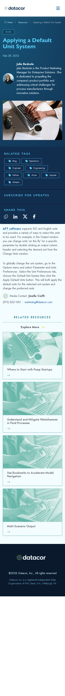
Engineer (16, 168)
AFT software (12, 229)
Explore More (30, 327)
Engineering (39, 168)
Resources (22, 22)
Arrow (34, 175)
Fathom (15, 175)
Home (10, 22)
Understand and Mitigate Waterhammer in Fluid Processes (32, 421)
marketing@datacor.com (38, 302)
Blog (14, 161)
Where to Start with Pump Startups (29, 370)
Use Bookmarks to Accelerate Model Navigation (30, 474)
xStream (15, 182)
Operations (34, 161)
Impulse (52, 175)
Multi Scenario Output (21, 526)
